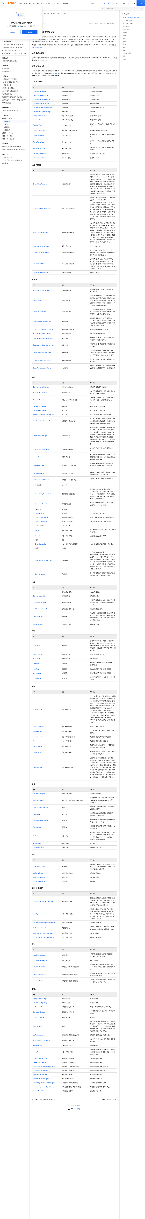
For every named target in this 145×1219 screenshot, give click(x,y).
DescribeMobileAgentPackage (42, 108)
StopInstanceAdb (38, 473)
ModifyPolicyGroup (39, 877)
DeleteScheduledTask (40, 1062)
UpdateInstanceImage (40, 436)
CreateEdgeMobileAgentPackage (43, 1083)
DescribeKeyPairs (38, 726)
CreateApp (36, 645)
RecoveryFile (37, 843)
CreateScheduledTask (40, 1058)
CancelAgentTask (38, 136)
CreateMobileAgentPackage (42, 99)
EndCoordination (40, 574)
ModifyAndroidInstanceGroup (42, 333)
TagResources (37, 1045)
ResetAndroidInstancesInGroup (43, 421)
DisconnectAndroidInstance (43, 504)
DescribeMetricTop (39, 981)
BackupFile (36, 836)
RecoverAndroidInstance (40, 821)
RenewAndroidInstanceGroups (42, 353)
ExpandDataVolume (39, 264)
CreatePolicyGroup (39, 867)
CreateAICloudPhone (39, 158)
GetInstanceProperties (40, 928)
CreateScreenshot (40, 544)
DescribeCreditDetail (39, 154)
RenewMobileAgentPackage (42, 112)
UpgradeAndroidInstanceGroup (43, 339)
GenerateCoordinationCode (43, 560)
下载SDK (35, 39)
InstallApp (36, 669)
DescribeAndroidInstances (41, 387)
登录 (141, 3)
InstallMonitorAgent (39, 955)
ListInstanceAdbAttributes (41, 480)
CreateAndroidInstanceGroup (42, 322)
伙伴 (53, 3)
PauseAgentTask (38, 142)
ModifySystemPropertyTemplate (43, 933)
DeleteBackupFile (38, 848)
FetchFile (38, 536)
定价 (42, 3)
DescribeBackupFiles (39, 794)
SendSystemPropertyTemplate (42, 914)
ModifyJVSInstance (39, 116)
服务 (58, 3)
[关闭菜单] (3, 3)
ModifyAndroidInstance (40, 392)
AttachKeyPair (37, 746)
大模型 (20, 3)
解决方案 (32, 3)
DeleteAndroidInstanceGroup (42, 368)
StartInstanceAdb (38, 466)
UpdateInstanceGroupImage (42, 360)
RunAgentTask (37, 125)
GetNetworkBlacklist (39, 1007)
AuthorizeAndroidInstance (41, 400)
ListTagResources (38, 1035)
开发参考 (46, 13)
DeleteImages (37, 624)
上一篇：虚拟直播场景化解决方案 (44, 1099)
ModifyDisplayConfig (39, 999)
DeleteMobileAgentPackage (41, 103)
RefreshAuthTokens (39, 1091)
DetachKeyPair (37, 753)
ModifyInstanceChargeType (41, 1040)
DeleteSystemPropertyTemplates (43, 937)
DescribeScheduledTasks (41, 1070)
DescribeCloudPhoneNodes (41, 208)
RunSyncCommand (41, 521)
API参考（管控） (55, 13)
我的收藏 (112, 23)
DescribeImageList (39, 596)
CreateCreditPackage (39, 91)
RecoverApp (37, 827)
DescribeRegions (38, 1017)
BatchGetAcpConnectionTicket (44, 494)
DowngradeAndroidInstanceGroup (43, 345)
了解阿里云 (65, 3)
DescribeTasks (37, 1026)
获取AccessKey (37, 47)
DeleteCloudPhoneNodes (41, 273)
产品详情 (102, 23)
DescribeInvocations (41, 517)
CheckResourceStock (39, 312)
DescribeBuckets (38, 800)
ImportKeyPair (37, 732)
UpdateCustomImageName (41, 609)
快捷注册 (12, 32)
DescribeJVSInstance (39, 120)
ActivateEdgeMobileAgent (41, 1079)
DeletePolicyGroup (39, 881)
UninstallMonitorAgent (40, 960)
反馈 (78, 1109)
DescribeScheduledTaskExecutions (44, 1066)
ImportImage (37, 592)
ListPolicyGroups (38, 873)
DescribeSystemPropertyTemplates (44, 923)
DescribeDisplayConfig (40, 1003)
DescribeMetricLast (39, 967)
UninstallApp (37, 673)
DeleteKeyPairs (38, 741)
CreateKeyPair (37, 709)
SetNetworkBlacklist (39, 1012)
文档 (120, 3)
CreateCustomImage (39, 602)
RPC (68, 37)
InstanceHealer (38, 457)
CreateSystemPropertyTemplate (43, 901)
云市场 (48, 3)
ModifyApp (36, 658)
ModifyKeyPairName (39, 737)
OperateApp (37, 678)
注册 (133, 3)
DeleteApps (36, 664)
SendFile (38, 531)
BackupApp (36, 814)
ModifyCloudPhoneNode (40, 232)
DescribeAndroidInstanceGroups (43, 329)
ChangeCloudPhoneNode (41, 252)
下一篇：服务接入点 (108, 1099)
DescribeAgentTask (39, 130)
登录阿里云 (29, 32)
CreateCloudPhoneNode (40, 184)
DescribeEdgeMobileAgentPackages (44, 1087)
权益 (37, 3)
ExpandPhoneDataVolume (41, 449)
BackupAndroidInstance (40, 808)
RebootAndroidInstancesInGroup (43, 414)
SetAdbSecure (37, 767)
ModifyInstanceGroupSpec (41, 290)
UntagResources (38, 1052)
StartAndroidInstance (39, 406)
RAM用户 (54, 73)
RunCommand (39, 513)
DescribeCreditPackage (40, 95)
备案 (124, 3)
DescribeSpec (37, 300)
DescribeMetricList (39, 974)
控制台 (129, 3)
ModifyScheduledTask (40, 1075)
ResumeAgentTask (39, 148)
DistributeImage (38, 616)
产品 (25, 3)
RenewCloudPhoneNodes (41, 246)
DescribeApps (37, 654)
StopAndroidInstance (39, 410)
